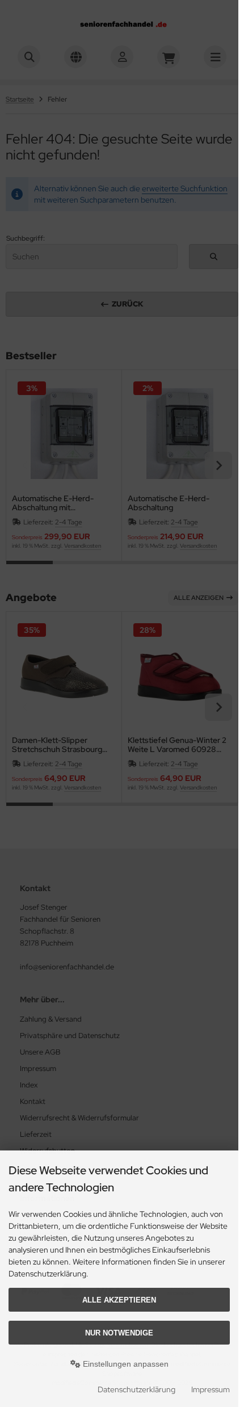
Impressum (210, 1389)
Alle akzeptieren (119, 1300)
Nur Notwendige (119, 1333)
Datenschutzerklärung (136, 1389)
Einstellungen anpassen (125, 1363)
